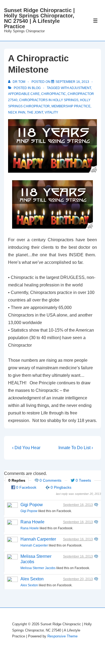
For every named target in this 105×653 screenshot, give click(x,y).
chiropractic (53, 94)
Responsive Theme (62, 636)
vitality (51, 112)
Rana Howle (32, 522)
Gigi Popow (31, 504)
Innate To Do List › (75, 447)
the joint (35, 112)
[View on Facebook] (96, 505)
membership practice (70, 106)
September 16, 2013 (78, 505)
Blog (36, 88)
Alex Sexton (32, 579)
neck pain (16, 112)
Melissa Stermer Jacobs (37, 568)
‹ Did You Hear (26, 447)
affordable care (24, 94)
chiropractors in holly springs (48, 100)
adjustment (80, 88)
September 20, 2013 (78, 579)
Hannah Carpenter (38, 539)
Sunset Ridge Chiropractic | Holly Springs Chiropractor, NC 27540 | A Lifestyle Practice (39, 18)
